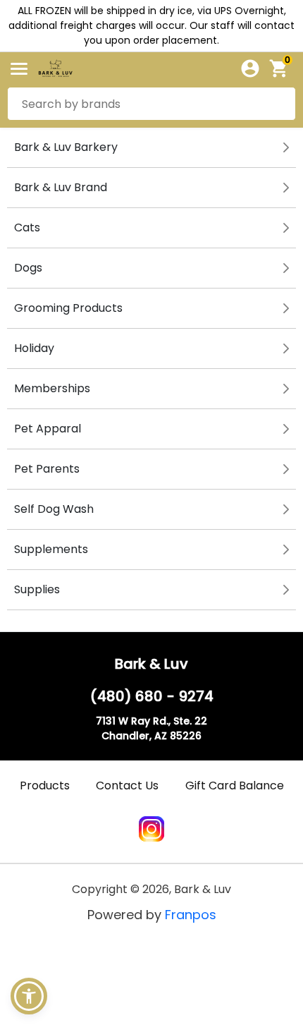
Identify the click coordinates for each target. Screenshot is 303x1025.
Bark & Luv (151, 664)
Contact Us (127, 785)
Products (45, 785)
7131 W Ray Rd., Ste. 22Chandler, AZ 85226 (151, 728)
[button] (29, 996)
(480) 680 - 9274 (152, 696)
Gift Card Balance (234, 785)
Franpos (190, 914)
